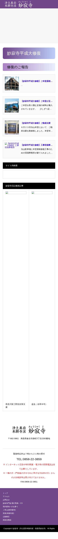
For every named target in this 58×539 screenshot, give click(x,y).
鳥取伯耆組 (7, 520)
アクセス (6, 496)
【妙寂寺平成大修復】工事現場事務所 (37, 145)
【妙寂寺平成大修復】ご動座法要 (36, 123)
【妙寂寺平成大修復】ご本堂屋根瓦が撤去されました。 (37, 81)
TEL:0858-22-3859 (29, 459)
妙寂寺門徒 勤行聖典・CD (13, 503)
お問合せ (6, 500)
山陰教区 (6, 517)
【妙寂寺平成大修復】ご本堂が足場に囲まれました (37, 101)
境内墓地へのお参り (10, 507)
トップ (5, 493)
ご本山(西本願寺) (9, 510)
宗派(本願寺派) (8, 513)
